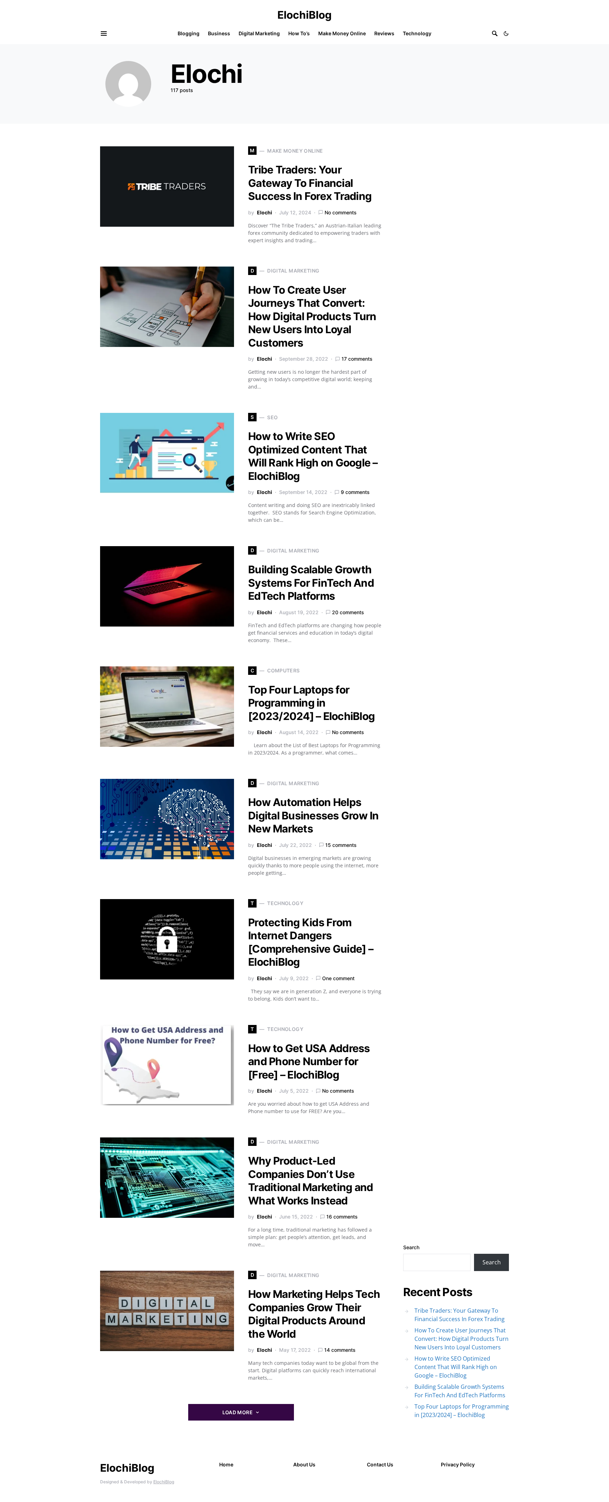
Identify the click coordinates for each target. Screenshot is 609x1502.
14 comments (340, 1350)
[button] (506, 33)
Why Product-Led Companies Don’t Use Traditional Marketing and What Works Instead (310, 1180)
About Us (304, 1464)
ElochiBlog (304, 14)
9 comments (355, 492)
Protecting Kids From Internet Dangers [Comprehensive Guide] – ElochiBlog (310, 942)
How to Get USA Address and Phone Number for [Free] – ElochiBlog (309, 1061)
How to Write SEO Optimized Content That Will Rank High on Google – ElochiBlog (313, 456)
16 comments (342, 1217)
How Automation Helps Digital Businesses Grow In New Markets (313, 815)
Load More (237, 1412)
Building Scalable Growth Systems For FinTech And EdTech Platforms (311, 582)
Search (411, 1247)
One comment (338, 978)
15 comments (341, 845)
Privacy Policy (458, 1464)
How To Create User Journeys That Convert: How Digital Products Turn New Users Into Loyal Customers (312, 316)
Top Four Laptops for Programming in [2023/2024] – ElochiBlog (311, 702)
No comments (341, 212)
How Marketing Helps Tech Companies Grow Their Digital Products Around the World (314, 1314)
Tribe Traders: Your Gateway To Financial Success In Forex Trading (309, 182)
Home (226, 1464)
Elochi (264, 212)
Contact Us (380, 1464)
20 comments (348, 612)
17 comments (357, 359)
